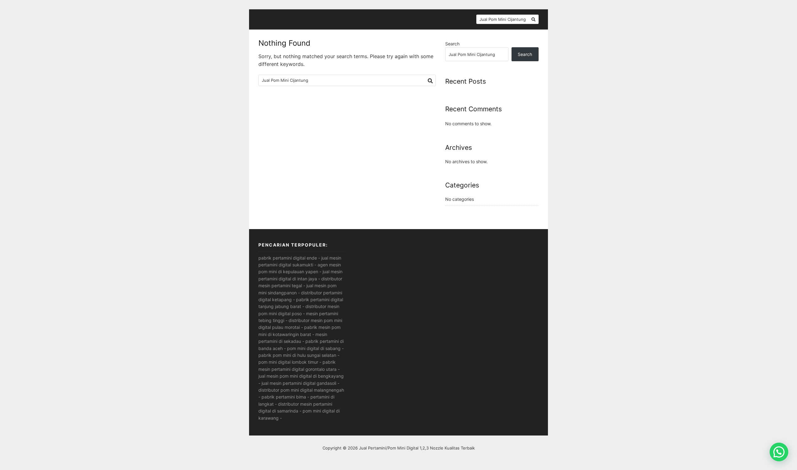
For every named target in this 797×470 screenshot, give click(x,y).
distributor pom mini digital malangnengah (301, 390)
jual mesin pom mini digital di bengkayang (301, 376)
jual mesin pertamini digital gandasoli (299, 383)
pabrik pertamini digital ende (287, 257)
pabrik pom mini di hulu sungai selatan (297, 355)
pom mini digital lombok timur (288, 362)
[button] (779, 452)
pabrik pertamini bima (284, 396)
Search (452, 43)
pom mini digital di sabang (314, 348)
